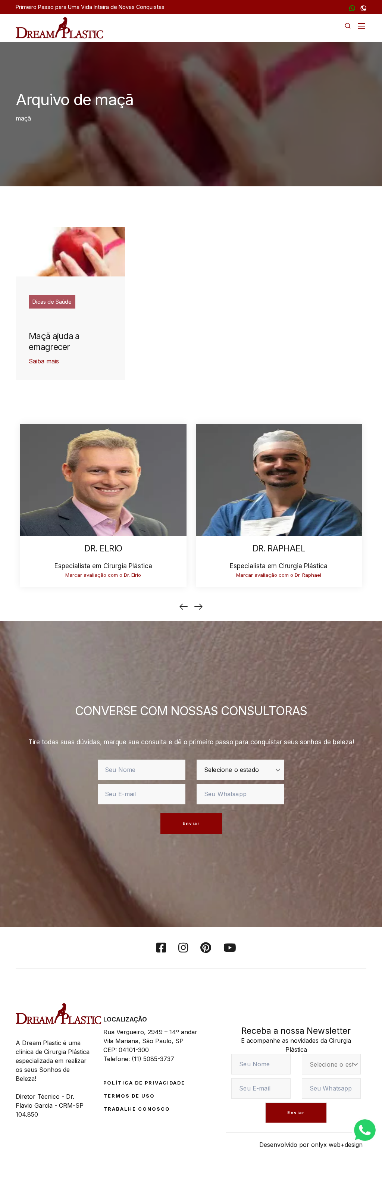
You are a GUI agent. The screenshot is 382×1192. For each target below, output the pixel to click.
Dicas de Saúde (52, 301)
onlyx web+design (337, 1144)
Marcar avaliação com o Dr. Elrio (103, 575)
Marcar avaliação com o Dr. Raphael (278, 575)
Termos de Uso (129, 1096)
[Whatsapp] (364, 1129)
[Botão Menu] (361, 26)
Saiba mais (44, 361)
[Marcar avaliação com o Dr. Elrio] (103, 479)
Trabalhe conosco (136, 1109)
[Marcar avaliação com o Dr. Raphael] (279, 479)
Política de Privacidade (144, 1083)
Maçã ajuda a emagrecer (54, 342)
